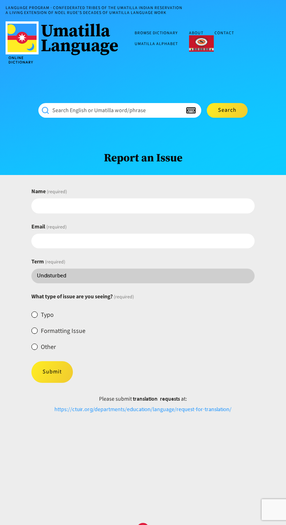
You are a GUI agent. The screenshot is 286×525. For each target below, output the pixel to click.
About (196, 33)
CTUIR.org (201, 43)
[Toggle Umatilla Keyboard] (191, 110)
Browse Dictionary (156, 33)
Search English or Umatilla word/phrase (99, 110)
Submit (52, 371)
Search (227, 110)
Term (48, 261)
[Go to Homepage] (64, 42)
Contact (224, 33)
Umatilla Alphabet (156, 43)
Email (49, 227)
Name (49, 191)
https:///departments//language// (143, 409)
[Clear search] (177, 110)
